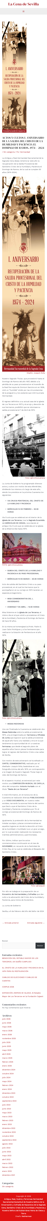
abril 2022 (6, 1159)
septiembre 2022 (9, 1140)
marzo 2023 (7, 1116)
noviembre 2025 (9, 1038)
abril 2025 (6, 1054)
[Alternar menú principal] (23, 11)
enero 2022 (7, 1171)
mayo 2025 (6, 1050)
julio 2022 (6, 1148)
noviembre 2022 (9, 1132)
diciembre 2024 (8, 1070)
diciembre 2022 (8, 1128)
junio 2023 (6, 1109)
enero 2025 (7, 1066)
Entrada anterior (10, 923)
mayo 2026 (6, 1027)
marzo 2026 (7, 1031)
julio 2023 (6, 1105)
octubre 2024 (8, 1074)
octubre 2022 (8, 1136)
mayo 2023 (6, 1113)
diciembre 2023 (8, 1093)
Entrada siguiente (36, 923)
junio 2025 (6, 1046)
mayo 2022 (6, 1156)
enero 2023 (7, 1124)
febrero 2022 (7, 1167)
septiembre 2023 (9, 1101)
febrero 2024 (7, 1085)
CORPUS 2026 (8, 987)
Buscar (5, 941)
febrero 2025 (7, 1062)
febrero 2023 (7, 1120)
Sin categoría (9, 152)
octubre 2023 (8, 1097)
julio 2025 (6, 1042)
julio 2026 (6, 1019)
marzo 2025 (7, 1058)
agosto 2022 (7, 1144)
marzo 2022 (7, 1163)
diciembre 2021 (8, 1175)
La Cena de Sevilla (23, 4)
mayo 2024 (6, 1081)
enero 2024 (7, 1089)
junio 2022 (6, 1152)
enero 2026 (7, 1035)
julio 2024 (6, 1077)
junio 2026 (6, 1023)
